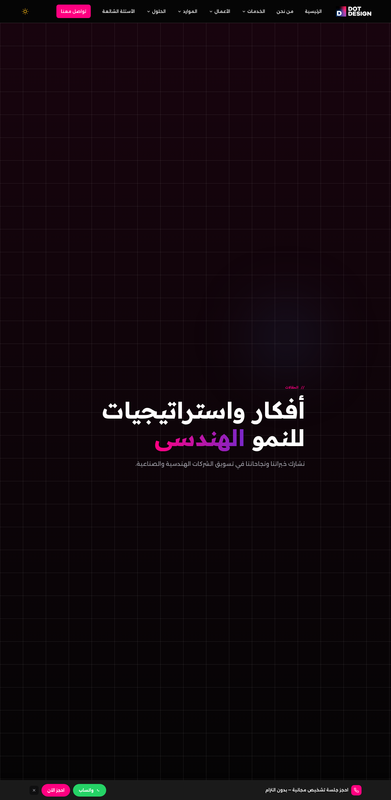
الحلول (159, 11)
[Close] (34, 790)
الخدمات (256, 11)
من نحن (285, 11)
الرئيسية (313, 11)
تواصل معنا (73, 11)
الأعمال (222, 11)
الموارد (190, 11)
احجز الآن (55, 790)
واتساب (86, 790)
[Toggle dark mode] (25, 11)
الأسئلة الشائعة (118, 11)
